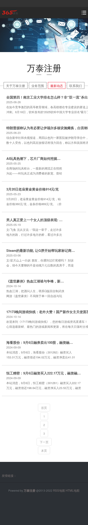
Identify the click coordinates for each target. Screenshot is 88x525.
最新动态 (56, 85)
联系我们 (75, 85)
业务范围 (37, 85)
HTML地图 (72, 490)
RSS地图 (59, 490)
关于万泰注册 (15, 85)
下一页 (44, 442)
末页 (44, 450)
